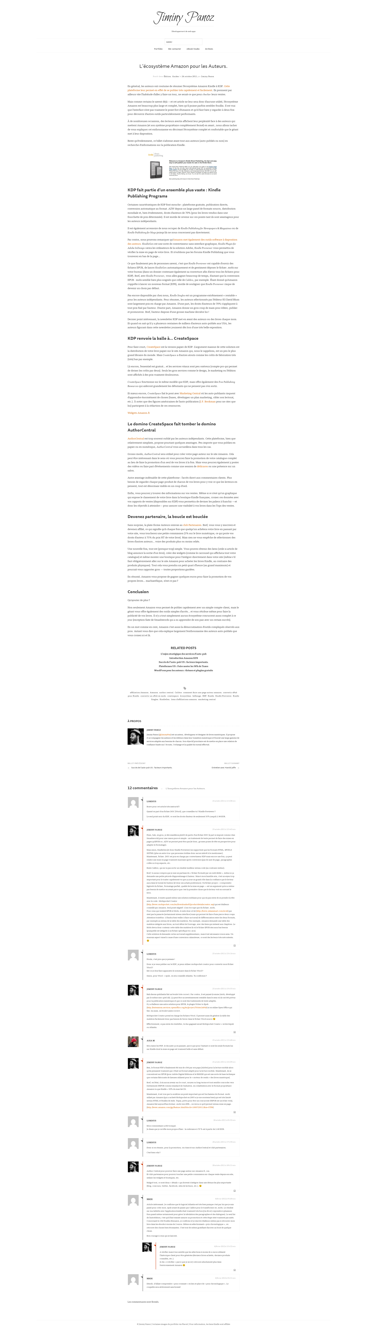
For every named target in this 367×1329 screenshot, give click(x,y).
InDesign (197, 695)
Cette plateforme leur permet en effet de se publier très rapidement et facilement (179, 88)
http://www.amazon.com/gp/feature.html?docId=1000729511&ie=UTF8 (180, 1107)
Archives (209, 48)
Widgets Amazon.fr (139, 413)
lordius (151, 953)
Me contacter (174, 48)
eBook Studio (193, 48)
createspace (173, 695)
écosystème (185, 695)
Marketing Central (190, 393)
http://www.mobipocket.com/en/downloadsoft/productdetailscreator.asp (180, 904)
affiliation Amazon (139, 692)
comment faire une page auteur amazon (202, 692)
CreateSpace (154, 347)
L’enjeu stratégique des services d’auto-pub (183, 654)
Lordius (151, 801)
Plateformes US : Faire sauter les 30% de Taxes (183, 666)
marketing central (207, 699)
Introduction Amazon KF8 (183, 658)
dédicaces (202, 466)
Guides (175, 76)
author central (166, 692)
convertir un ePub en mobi (153, 695)
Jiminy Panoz (183, 17)
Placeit (185, 1324)
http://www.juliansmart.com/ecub (212, 910)
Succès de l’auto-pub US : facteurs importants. (183, 662)
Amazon (154, 692)
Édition (167, 76)
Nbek (150, 1199)
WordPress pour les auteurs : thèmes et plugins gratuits (183, 670)
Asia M (151, 1040)
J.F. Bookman (208, 401)
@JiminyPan (165, 734)
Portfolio (158, 48)
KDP (204, 695)
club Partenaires (192, 525)
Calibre (178, 692)
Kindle (211, 695)
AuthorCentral (136, 438)
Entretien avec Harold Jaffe (225, 767)
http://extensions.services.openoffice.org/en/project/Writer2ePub (177, 1007)
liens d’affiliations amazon (184, 699)
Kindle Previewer (223, 695)
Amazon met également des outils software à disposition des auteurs (182, 241)
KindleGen (165, 699)
